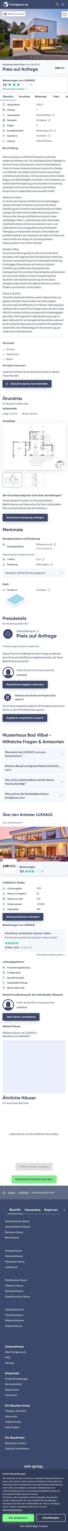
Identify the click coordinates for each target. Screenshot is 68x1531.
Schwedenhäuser (14, 1290)
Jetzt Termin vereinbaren (21, 1016)
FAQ (7, 1357)
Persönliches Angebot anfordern (25, 684)
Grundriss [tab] (24, 96)
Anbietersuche (13, 1421)
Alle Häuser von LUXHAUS (16, 1036)
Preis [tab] (56, 96)
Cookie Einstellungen (16, 1378)
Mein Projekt (12, 1427)
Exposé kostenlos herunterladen (29, 383)
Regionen (51, 1210)
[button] (57, 4)
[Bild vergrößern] (60, 465)
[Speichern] (65, 14)
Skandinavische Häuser (17, 1296)
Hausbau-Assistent (15, 1410)
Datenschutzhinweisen (12, 1510)
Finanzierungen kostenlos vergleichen (21, 646)
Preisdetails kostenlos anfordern (34, 1179)
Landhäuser (11, 1267)
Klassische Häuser (15, 1261)
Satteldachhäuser (14, 1309)
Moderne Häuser (14, 1285)
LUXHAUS (24, 1192)
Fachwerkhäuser (14, 1255)
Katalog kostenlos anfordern (23, 916)
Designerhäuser (13, 1250)
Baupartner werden (15, 1443)
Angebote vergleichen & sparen (24, 717)
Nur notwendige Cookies (34, 1526)
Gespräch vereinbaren (17, 1448)
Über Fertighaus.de (15, 1351)
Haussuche (11, 1416)
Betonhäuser (12, 1237)
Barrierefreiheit (13, 1384)
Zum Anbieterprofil (12, 822)
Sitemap (9, 1362)
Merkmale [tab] (40, 96)
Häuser (11, 1192)
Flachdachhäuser (14, 1314)
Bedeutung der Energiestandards (18, 554)
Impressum (11, 1394)
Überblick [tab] (8, 96)
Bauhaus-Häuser (14, 1232)
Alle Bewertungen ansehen (50, 954)
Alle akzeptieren (18, 1517)
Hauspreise (32, 1210)
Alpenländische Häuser (17, 1226)
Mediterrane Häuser (16, 1279)
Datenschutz (12, 1389)
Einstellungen (51, 1517)
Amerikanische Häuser (17, 1221)
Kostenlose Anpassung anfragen (25, 517)
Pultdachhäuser (13, 1325)
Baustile (15, 1209)
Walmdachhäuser (14, 1320)
